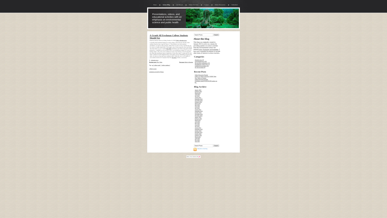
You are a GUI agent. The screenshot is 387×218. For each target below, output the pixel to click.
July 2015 (197, 126)
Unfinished (234, 5)
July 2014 (197, 108)
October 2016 (198, 134)
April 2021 (197, 138)
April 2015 (197, 122)
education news (154, 60)
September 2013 (199, 99)
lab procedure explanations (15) (202, 63)
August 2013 (198, 97)
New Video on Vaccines (200, 78)
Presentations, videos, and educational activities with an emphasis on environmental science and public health (167, 18)
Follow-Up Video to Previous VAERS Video (205, 76)
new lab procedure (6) (200, 67)
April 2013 (197, 94)
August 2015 (198, 128)
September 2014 (199, 111)
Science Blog (166, 5)
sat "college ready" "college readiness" (161, 65)
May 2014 (197, 105)
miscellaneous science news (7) (202, 64)
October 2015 (198, 131)
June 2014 (197, 106)
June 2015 (197, 125)
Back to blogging (186, 62)
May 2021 (197, 140)
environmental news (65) (201, 61)
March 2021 (198, 137)
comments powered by (156, 72)
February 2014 (198, 102)
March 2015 (198, 120)
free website (193, 156)
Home (155, 5)
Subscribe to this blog (202, 148)
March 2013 (198, 93)
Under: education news (181, 40)
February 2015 (198, 118)
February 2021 (198, 135)
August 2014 (198, 109)
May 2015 (197, 123)
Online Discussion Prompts (201, 75)
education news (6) (199, 60)
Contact (206, 5)
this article (168, 48)
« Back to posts (153, 69)
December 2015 (198, 132)
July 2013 (197, 96)
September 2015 (199, 129)
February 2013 (198, 91)
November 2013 (199, 100)
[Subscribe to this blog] (195, 149)
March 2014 (198, 103)
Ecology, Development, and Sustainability (208, 49)
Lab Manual (179, 5)
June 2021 (197, 141)
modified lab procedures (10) (202, 66)
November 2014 (199, 114)
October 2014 (198, 112)
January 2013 (198, 90)
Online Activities (193, 5)
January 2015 (198, 117)
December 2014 (198, 115)
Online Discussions (220, 5)
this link (174, 57)
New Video (155, 62)
